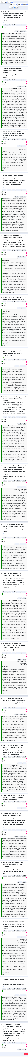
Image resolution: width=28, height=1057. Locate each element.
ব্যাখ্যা (16, 7)
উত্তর (11, 7)
